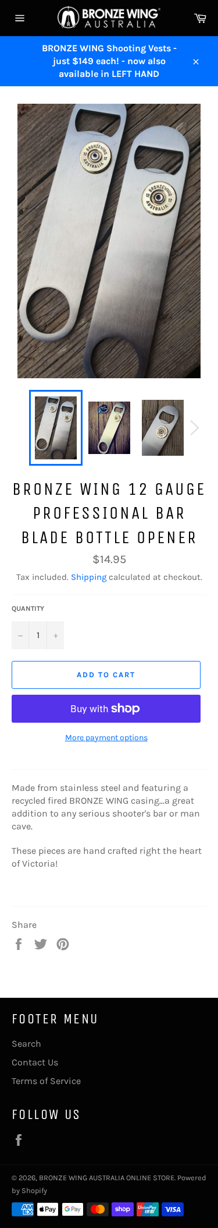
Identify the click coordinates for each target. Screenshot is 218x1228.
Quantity (28, 608)
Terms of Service (46, 1080)
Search (26, 1043)
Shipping (88, 577)
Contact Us (35, 1062)
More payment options (106, 738)
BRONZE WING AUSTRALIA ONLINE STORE (106, 1177)
